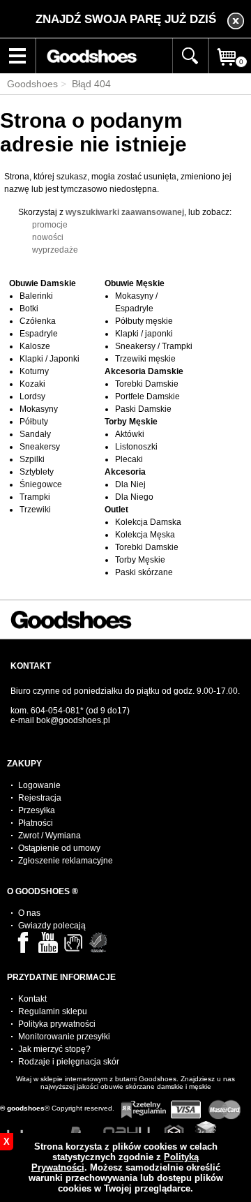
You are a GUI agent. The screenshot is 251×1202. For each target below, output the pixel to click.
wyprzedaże (55, 250)
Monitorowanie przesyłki (64, 1036)
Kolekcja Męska (145, 535)
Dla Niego (134, 497)
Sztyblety (37, 472)
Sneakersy (40, 447)
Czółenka (38, 321)
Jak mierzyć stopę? (54, 1049)
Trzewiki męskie (145, 359)
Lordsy (32, 396)
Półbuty (34, 421)
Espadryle (39, 334)
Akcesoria (125, 472)
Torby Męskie (131, 421)
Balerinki (36, 296)
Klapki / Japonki (49, 359)
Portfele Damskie (147, 396)
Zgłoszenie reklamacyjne (65, 861)
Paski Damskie (143, 409)
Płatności (35, 823)
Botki (29, 308)
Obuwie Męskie (135, 283)
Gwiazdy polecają (52, 925)
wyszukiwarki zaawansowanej (125, 212)
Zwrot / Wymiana (49, 835)
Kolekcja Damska (148, 522)
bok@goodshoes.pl (73, 720)
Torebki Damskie (146, 384)
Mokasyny (39, 409)
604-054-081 (55, 710)
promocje (50, 225)
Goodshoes (32, 83)
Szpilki (32, 459)
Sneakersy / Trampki (153, 346)
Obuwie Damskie (42, 283)
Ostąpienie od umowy (59, 848)
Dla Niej (130, 484)
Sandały (35, 434)
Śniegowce (41, 484)
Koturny (34, 371)
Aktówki (129, 434)
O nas (29, 913)
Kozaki (32, 384)
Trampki (35, 497)
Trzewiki (35, 509)
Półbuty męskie (144, 321)
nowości (47, 237)
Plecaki (129, 459)
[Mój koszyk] (230, 71)
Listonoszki (136, 447)
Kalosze (35, 346)
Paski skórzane (144, 572)
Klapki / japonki (144, 334)
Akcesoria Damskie (144, 371)
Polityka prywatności (57, 1024)
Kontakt (32, 999)
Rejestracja (39, 798)
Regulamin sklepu (52, 1011)
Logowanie (39, 785)
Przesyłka (36, 810)
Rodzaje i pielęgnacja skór (68, 1062)
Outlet (116, 509)
